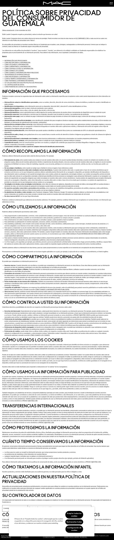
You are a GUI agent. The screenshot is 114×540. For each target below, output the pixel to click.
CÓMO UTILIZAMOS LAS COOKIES (18, 387)
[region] (51, 521)
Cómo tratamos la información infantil (19, 81)
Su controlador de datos (14, 85)
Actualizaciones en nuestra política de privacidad (23, 83)
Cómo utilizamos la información (16, 64)
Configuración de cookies (74, 529)
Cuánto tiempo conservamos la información (21, 78)
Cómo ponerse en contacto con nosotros (20, 87)
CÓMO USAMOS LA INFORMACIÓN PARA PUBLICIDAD (52, 289)
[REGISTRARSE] (111, 3)
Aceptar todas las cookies (74, 515)
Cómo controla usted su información (18, 68)
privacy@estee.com (81, 315)
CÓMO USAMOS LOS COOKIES (40, 335)
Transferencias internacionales (17, 74)
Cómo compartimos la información (17, 66)
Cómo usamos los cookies (14, 70)
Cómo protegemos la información (17, 76)
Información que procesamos (15, 60)
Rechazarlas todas (74, 522)
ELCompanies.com (82, 38)
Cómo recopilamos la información (17, 62)
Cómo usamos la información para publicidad (21, 72)
